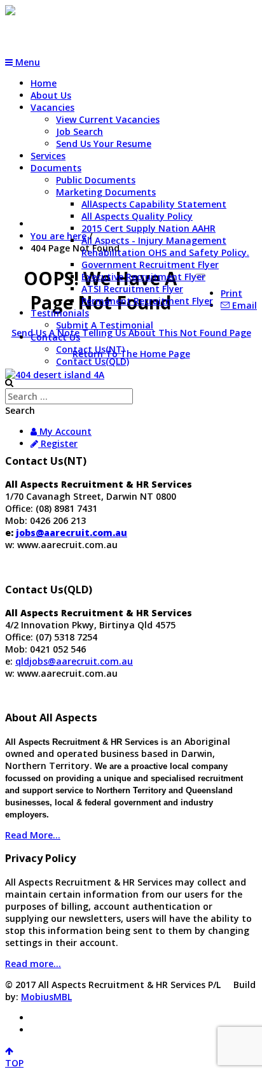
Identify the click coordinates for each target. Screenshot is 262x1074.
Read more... (33, 963)
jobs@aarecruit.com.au (71, 532)
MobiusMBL (46, 997)
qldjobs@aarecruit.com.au (74, 661)
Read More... (32, 835)
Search (20, 410)
